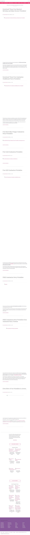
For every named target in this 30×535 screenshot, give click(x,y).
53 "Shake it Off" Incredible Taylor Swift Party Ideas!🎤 (11, 511)
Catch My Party (15, 1)
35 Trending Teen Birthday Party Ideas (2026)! (11, 500)
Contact (11, 532)
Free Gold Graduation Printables (12, 152)
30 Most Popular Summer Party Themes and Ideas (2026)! (11, 453)
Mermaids (23, 526)
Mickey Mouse (2, 527)
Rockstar (23, 525)
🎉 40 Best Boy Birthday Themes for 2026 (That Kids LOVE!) (12, 491)
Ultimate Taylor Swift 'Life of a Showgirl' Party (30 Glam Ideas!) (18, 502)
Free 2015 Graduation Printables (12, 170)
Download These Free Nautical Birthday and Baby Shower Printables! (14, 10)
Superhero (9, 526)
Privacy (14, 532)
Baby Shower (2, 525)
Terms (17, 532)
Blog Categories (15, 480)
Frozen (16, 525)
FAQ (9, 532)
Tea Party (9, 527)
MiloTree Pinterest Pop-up (22, 532)
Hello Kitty (16, 527)
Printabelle (11, 263)
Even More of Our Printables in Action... (15, 388)
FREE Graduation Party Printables (13, 277)
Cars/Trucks (23, 527)
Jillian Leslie (6, 14)
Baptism (16, 526)
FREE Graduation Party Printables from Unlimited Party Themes (15, 320)
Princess (9, 525)
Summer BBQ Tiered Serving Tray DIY (18, 471)
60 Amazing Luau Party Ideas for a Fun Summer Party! (18, 453)
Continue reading (6, 124)
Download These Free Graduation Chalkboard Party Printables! (13, 78)
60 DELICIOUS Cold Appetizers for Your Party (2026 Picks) (18, 491)
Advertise (6, 532)
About (4, 532)
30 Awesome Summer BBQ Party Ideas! (18, 462)
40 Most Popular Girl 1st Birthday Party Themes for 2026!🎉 (18, 511)
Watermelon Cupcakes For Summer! (12, 471)
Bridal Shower (2, 526)
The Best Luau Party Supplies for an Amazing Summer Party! (12, 462)
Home (1, 532)
